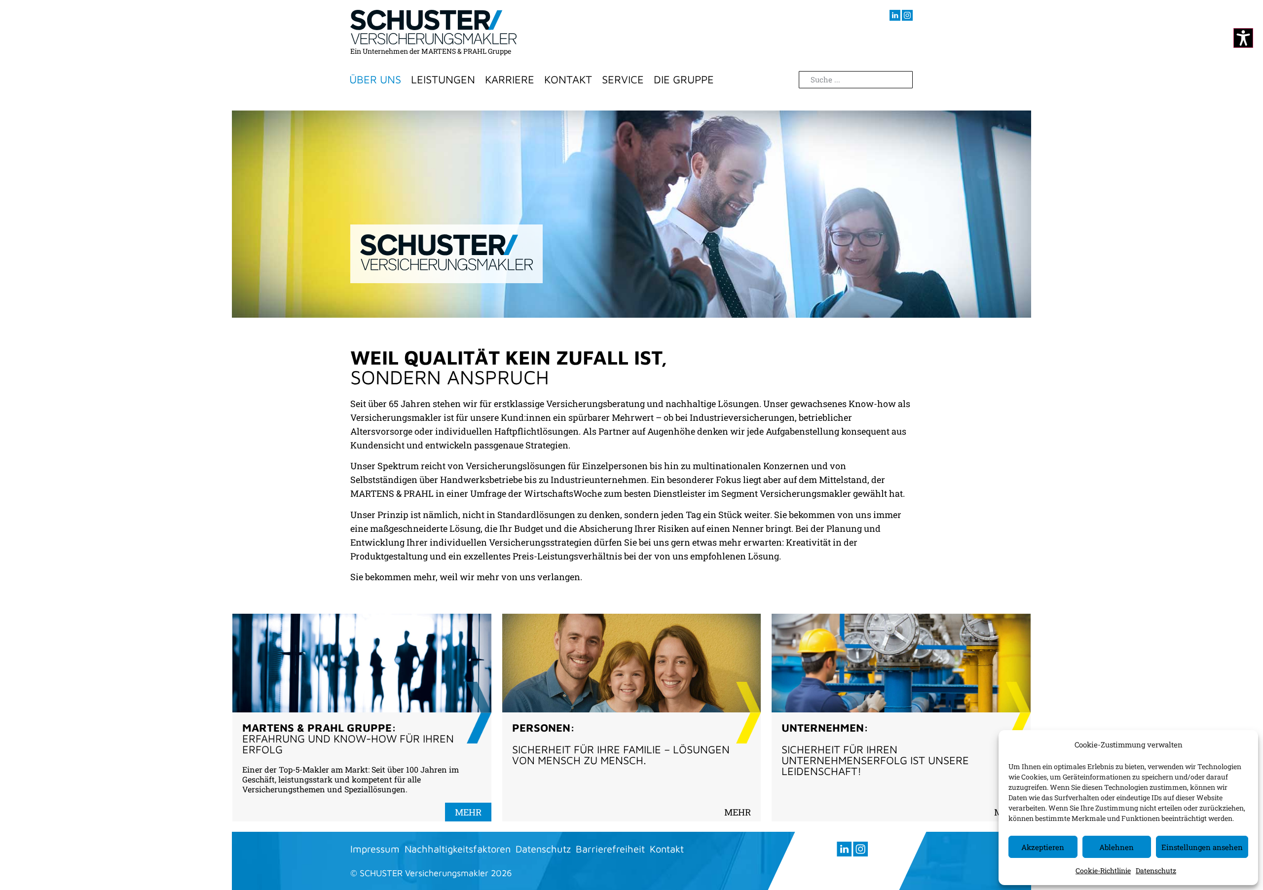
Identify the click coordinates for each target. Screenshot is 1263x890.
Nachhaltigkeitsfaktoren (458, 848)
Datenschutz (1156, 870)
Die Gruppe (684, 79)
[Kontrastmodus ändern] (1243, 38)
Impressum (375, 848)
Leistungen (443, 79)
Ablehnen (1116, 847)
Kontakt (568, 79)
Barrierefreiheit (610, 848)
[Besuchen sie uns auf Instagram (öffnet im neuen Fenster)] (907, 15)
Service (623, 79)
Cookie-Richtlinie (1103, 870)
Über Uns (375, 79)
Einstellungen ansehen (1202, 847)
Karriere (509, 79)
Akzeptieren (1042, 847)
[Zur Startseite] (433, 27)
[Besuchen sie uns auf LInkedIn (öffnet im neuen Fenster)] (895, 15)
